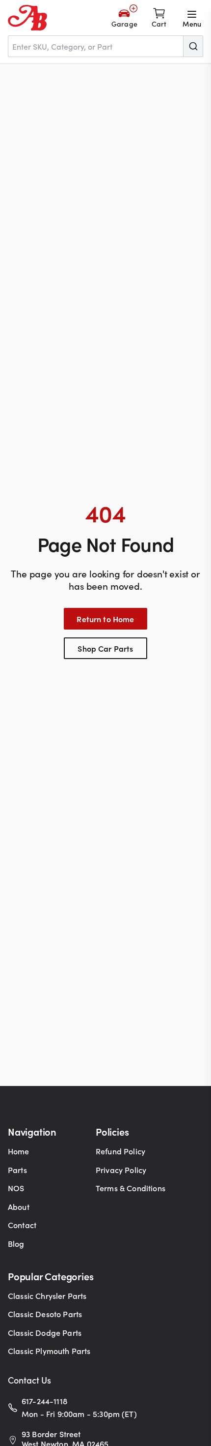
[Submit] (193, 46)
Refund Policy (120, 1150)
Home (18, 1150)
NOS (16, 1187)
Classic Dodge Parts (44, 1332)
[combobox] (105, 46)
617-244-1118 (44, 1400)
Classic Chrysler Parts (47, 1295)
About (18, 1206)
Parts (17, 1169)
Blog (16, 1243)
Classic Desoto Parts (45, 1313)
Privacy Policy (121, 1169)
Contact (22, 1224)
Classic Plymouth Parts (49, 1350)
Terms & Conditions (130, 1187)
